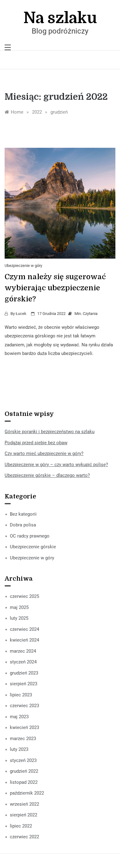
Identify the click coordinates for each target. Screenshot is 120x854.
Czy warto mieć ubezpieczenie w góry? (44, 453)
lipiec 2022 (21, 826)
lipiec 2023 (21, 695)
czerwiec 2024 (24, 629)
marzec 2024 (23, 651)
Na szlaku (60, 18)
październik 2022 (27, 793)
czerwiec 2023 (24, 705)
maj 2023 (19, 716)
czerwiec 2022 (24, 837)
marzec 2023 (23, 738)
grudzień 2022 (24, 771)
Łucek (21, 313)
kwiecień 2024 (24, 640)
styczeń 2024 (23, 662)
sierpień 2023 (23, 684)
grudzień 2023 (24, 673)
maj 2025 (19, 607)
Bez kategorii (23, 514)
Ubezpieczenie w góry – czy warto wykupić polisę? (56, 464)
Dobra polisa (23, 525)
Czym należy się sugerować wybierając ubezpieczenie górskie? (55, 287)
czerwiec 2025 (24, 596)
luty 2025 (19, 618)
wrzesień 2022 (24, 804)
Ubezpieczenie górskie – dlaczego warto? (47, 475)
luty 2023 (19, 749)
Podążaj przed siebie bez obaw (36, 442)
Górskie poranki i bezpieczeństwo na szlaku (49, 431)
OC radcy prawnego (30, 536)
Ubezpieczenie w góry (23, 265)
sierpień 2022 (23, 815)
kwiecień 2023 (24, 727)
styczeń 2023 (23, 760)
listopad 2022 (24, 782)
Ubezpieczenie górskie (33, 547)
